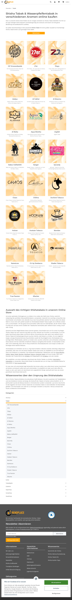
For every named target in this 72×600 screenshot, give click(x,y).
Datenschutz (30, 553)
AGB (28, 556)
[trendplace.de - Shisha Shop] (9, 2)
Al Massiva (57, 99)
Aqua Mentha (36, 132)
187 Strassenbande (15, 66)
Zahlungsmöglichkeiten (12, 554)
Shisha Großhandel (11, 563)
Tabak (7, 401)
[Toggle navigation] (2, 1)
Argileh (57, 132)
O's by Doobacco (36, 263)
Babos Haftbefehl (15, 165)
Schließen (56, 588)
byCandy (57, 165)
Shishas (8, 398)
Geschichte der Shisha (54, 551)
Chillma (36, 198)
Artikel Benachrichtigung (13, 569)
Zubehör (8, 486)
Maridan (57, 230)
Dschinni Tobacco (57, 198)
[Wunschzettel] (59, 2)
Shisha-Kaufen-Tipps (54, 560)
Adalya (14, 99)
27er (36, 66)
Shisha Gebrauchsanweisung (56, 554)
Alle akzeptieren (56, 582)
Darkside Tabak (40, 354)
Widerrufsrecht (31, 568)
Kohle (7, 480)
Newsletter (9, 560)
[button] (51, 2)
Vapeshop (9, 490)
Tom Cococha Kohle (20, 363)
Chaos (15, 198)
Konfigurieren (56, 593)
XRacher (36, 296)
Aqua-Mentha (60, 352)
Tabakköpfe (9, 483)
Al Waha (15, 132)
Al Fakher (36, 99)
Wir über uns (10, 551)
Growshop (9, 493)
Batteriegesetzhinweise (34, 565)
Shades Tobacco (57, 263)
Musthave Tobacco (29, 354)
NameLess (15, 263)
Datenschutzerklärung (36, 527)
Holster (15, 230)
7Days (57, 66)
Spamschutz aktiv (11, 536)
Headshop (9, 496)
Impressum (30, 562)
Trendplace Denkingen (12, 566)
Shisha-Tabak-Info (53, 557)
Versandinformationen (12, 557)
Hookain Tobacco (36, 230)
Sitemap (29, 559)
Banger (36, 165)
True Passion (15, 296)
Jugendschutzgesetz (33, 571)
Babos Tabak (14, 354)
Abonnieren (59, 533)
